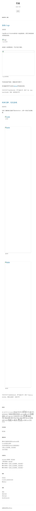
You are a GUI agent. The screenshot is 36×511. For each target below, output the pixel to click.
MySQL (20, 412)
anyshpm (4, 459)
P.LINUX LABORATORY (7, 479)
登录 (3, 492)
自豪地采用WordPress (7, 508)
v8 (30, 412)
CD (9, 412)
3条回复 (4, 29)
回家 (32, 413)
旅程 (20, 90)
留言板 (3, 431)
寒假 (12, 416)
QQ (28, 412)
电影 (10, 420)
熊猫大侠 (27, 418)
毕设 (17, 418)
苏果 (25, 420)
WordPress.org (5, 498)
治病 (20, 418)
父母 (31, 418)
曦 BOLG (4, 481)
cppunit (11, 412)
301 (3, 412)
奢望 (10, 416)
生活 (6, 420)
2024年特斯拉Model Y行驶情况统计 (10, 445)
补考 (28, 420)
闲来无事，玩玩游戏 (9, 102)
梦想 (11, 418)
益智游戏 (15, 92)
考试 (20, 419)
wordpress (14, 413)
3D (28, 90)
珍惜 (3, 420)
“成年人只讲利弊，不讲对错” (9, 447)
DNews (4, 477)
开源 (25, 415)
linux (15, 412)
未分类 (7, 418)
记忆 (30, 420)
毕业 (14, 418)
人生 (25, 414)
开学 (21, 416)
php (24, 411)
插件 (29, 416)
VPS (33, 412)
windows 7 (5, 414)
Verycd (15, 86)
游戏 (11, 92)
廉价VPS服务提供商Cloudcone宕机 (10, 441)
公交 (28, 414)
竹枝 (18, 3)
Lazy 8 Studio (5, 92)
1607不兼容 (5, 449)
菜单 (18, 11)
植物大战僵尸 (10, 397)
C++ (7, 412)
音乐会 (3, 421)
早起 (3, 418)
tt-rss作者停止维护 (6, 443)
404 (4, 412)
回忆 (3, 416)
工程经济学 (16, 416)
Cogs (31, 90)
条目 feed (4, 494)
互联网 (21, 414)
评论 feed (4, 496)
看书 (15, 420)
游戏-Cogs (6, 25)
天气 (7, 416)
